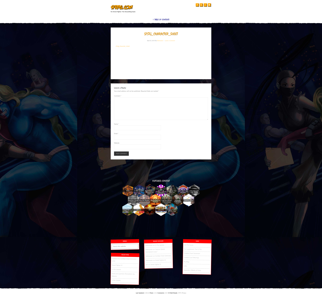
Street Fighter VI (117, 265)
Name (116, 124)
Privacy (184, 293)
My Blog (186, 262)
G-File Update (116, 269)
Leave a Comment (170, 40)
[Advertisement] (161, 66)
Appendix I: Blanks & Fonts (192, 270)
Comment (117, 96)
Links (185, 266)
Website (116, 143)
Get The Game (188, 245)
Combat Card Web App (191, 258)
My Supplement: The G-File (193, 249)
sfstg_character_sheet (123, 46)
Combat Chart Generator (163, 256)
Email (116, 133)
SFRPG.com (121, 7)
